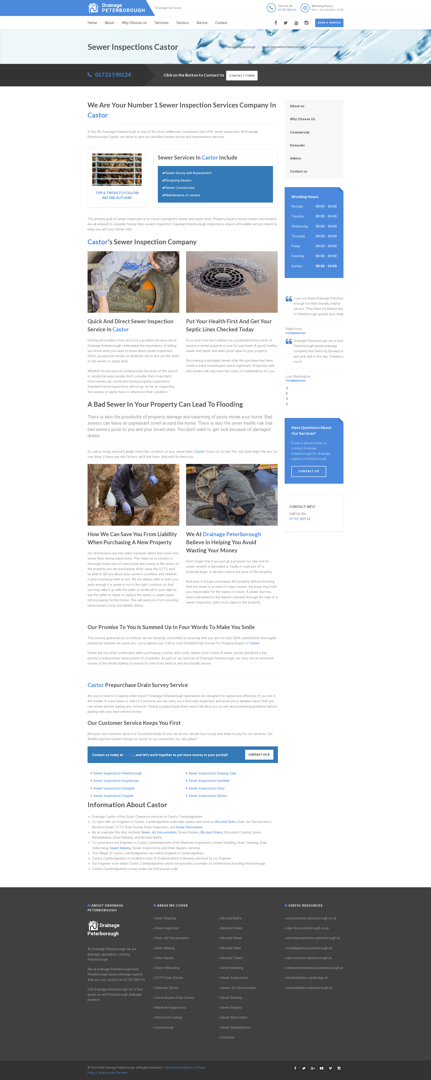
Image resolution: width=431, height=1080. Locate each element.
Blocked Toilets (232, 958)
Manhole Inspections (170, 1008)
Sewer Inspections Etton (207, 788)
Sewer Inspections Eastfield (209, 781)
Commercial (299, 132)
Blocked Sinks (225, 822)
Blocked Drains (211, 832)
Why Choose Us (134, 23)
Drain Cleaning (165, 918)
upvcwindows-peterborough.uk (309, 958)
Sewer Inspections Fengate (113, 796)
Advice (202, 23)
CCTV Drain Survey (169, 978)
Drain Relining (165, 948)
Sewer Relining (120, 848)
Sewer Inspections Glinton (208, 796)
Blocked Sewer (231, 938)
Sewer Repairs (231, 1008)
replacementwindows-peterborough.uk (314, 968)
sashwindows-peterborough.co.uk (311, 918)
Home (92, 23)
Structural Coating (168, 1017)
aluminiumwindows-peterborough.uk (313, 938)
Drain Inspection (167, 928)
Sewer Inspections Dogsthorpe (116, 781)
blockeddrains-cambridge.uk (307, 978)
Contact (221, 23)
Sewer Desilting (232, 968)
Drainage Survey (167, 988)
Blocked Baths (231, 918)
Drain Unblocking (167, 968)
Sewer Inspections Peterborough (117, 773)
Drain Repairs (164, 958)
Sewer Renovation (189, 827)
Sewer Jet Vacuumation (158, 832)
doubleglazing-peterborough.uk (309, 948)
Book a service (329, 22)
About (109, 23)
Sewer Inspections (234, 978)
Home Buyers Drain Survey (174, 998)
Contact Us (257, 754)
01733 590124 (287, 9)
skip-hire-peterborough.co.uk (307, 928)
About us (297, 106)
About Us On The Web (113, 1072)
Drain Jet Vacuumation (172, 938)
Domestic (297, 145)
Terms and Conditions (179, 1067)
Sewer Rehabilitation (236, 1027)
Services (162, 23)
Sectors (182, 23)
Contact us (298, 171)
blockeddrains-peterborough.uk (309, 988)
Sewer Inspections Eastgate (114, 788)
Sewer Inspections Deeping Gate (212, 773)
